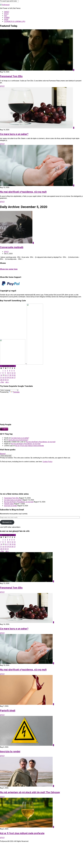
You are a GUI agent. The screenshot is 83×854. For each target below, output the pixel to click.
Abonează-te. (7, 522)
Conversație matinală (11, 247)
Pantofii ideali (9, 504)
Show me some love (9, 269)
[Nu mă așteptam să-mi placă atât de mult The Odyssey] (26, 786)
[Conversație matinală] (16, 243)
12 (12, 373)
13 (14, 373)
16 (6, 375)
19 (12, 375)
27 (14, 378)
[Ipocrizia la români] (26, 745)
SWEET (6, 12)
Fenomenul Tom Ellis (11, 76)
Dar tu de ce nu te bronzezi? (18, 440)
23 (6, 378)
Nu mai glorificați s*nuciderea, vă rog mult (23, 191)
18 (10, 375)
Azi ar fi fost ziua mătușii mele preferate (29, 446)
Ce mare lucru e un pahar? (14, 134)
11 (10, 373)
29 (3, 380)
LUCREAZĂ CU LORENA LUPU (14, 21)
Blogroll (2, 454)
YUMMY (7, 18)
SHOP (6, 20)
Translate (16, 392)
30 (6, 380)
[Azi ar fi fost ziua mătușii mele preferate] (26, 827)
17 (8, 375)
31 (8, 380)
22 (3, 378)
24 (8, 378)
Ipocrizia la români (10, 506)
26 (12, 378)
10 (8, 373)
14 (1, 375)
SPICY (6, 14)
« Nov (2, 382)
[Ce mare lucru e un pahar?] (36, 128)
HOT (5, 16)
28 (1, 380)
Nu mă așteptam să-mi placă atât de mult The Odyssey (30, 792)
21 (1, 378)
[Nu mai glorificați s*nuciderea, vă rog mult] (36, 185)
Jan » (7, 382)
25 (10, 378)
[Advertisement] (41, 407)
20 (14, 375)
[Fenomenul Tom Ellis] (36, 70)
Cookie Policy (47, 462)
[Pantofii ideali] (26, 704)
